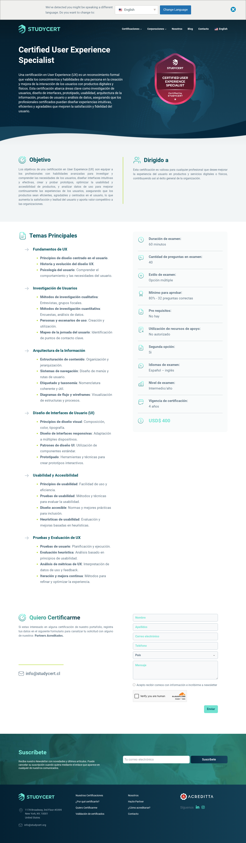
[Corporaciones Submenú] (166, 29)
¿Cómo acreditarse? (139, 807)
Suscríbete (209, 759)
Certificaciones (130, 28)
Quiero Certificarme (86, 807)
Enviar (211, 709)
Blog (190, 28)
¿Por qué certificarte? (87, 801)
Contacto (203, 28)
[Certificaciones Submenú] (141, 29)
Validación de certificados (90, 813)
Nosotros (177, 28)
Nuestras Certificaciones (89, 795)
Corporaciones (155, 28)
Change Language (175, 9)
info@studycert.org (35, 825)
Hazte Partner (136, 801)
